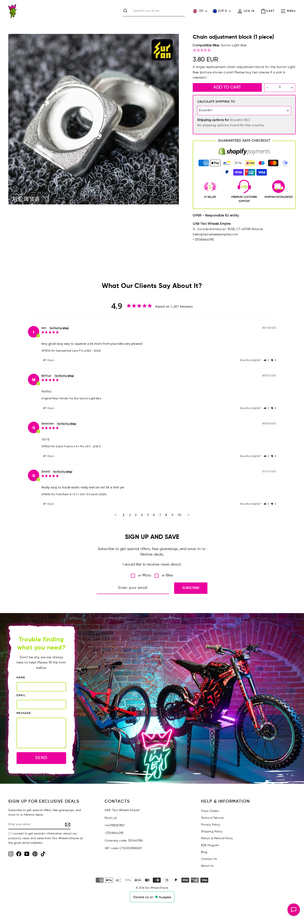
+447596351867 (114, 825)
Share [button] (50, 360)
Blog (204, 852)
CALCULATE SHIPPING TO (216, 101)
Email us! (111, 817)
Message (24, 713)
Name (21, 677)
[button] (266, 360)
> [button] (188, 515)
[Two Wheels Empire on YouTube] (26, 853)
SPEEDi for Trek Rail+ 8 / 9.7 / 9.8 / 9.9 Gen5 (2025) (73, 494)
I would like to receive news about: (152, 564)
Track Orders (210, 811)
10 (179, 515)
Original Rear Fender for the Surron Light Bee (71, 398)
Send (41, 758)
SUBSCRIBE (190, 588)
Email (21, 695)
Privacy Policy (210, 824)
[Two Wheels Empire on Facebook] (18, 853)
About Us (207, 865)
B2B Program (210, 845)
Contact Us (209, 859)
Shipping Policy (211, 831)
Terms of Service (212, 817)
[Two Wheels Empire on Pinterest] (34, 853)
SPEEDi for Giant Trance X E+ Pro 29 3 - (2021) (71, 446)
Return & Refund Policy (217, 838)
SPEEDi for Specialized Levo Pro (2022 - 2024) (71, 350)
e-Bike (167, 575)
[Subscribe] (67, 824)
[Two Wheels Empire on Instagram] (10, 853)
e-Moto (144, 575)
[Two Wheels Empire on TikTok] (43, 853)
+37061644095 (114, 833)
